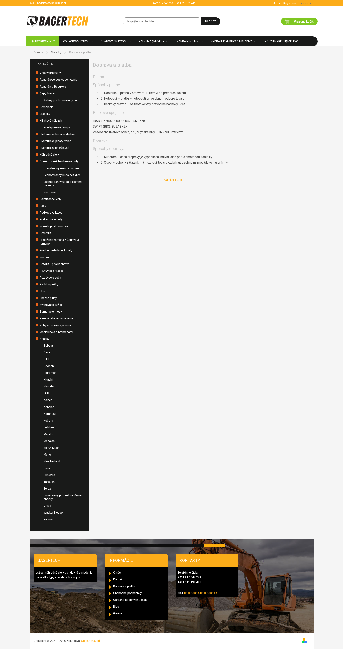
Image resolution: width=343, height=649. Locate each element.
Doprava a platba (124, 586)
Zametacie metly (51, 311)
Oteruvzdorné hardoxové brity (59, 161)
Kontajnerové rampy (57, 127)
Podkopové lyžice (51, 212)
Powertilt (45, 233)
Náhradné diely (49, 154)
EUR (274, 3)
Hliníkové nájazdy (51, 120)
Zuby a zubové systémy (55, 325)
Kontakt (118, 579)
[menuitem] (42, 41)
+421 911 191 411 (185, 3)
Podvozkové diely (51, 219)
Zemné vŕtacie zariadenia (56, 318)
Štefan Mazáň (90, 641)
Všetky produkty (50, 73)
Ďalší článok (172, 180)
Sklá (42, 291)
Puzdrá (44, 257)
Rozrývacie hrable (51, 271)
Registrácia (289, 3)
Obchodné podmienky (127, 593)
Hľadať (210, 21)
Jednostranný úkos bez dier (62, 175)
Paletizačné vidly (50, 199)
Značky (44, 339)
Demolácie (46, 107)
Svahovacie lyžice (51, 305)
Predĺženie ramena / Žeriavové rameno (60, 241)
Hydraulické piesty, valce (55, 141)
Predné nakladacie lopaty (56, 250)
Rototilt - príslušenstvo (55, 264)
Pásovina (50, 192)
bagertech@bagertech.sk (200, 593)
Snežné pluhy (48, 298)
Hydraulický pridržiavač (54, 148)
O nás (117, 572)
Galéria (117, 613)
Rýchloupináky (49, 284)
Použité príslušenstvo (54, 226)
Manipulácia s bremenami (56, 332)
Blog (116, 606)
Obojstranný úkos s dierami (61, 168)
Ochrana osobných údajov (130, 600)
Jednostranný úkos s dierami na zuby (63, 183)
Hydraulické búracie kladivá (57, 134)
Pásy (43, 206)
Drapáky (45, 114)
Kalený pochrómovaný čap (61, 100)
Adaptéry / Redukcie (53, 86)
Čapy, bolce (47, 93)
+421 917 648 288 (163, 3)
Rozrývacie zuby (50, 277)
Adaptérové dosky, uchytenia (58, 80)
